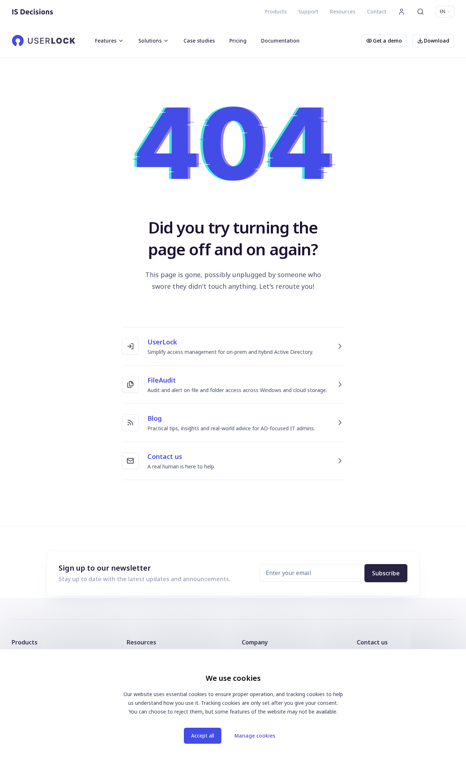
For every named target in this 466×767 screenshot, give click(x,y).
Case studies (199, 40)
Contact (376, 11)
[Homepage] (33, 12)
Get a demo (387, 40)
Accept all (202, 735)
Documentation (280, 40)
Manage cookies (254, 735)
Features (105, 40)
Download (436, 40)
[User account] (401, 11)
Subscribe (386, 573)
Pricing (237, 40)
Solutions (150, 40)
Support (308, 11)
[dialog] (233, 708)
